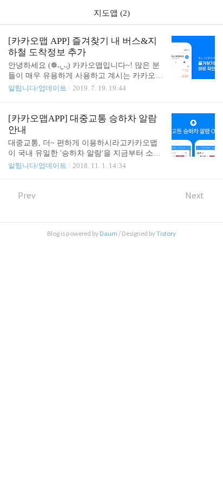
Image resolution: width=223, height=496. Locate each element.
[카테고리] (13, 12)
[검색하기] (209, 12)
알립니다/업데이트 (37, 88)
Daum (108, 233)
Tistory (166, 233)
